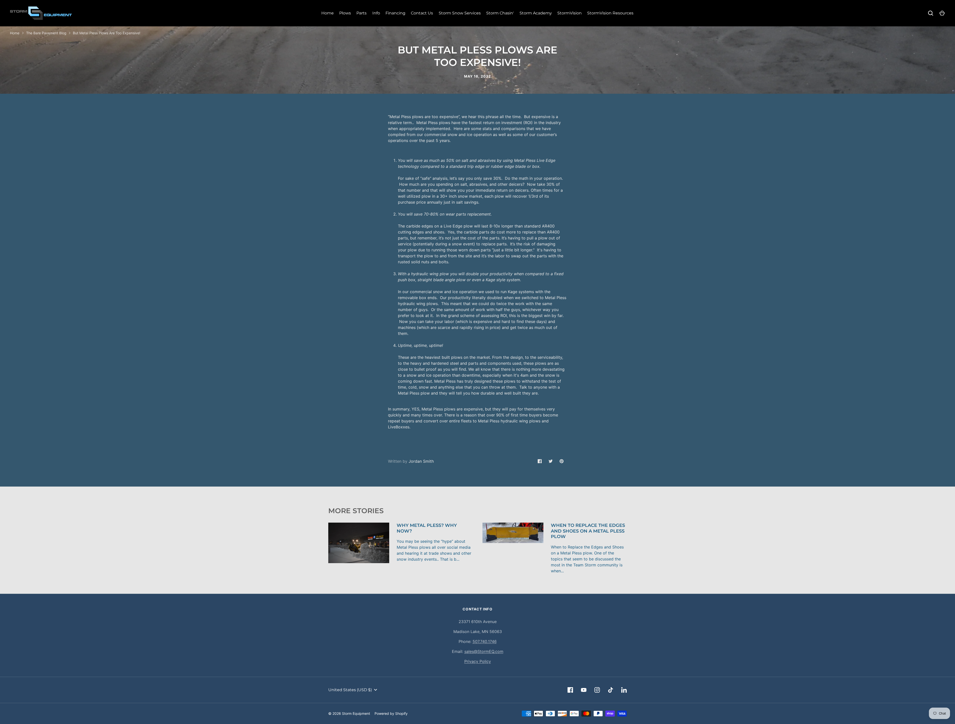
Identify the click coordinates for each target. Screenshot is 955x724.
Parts (361, 13)
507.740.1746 (485, 641)
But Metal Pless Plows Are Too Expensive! (106, 33)
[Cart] (942, 13)
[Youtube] (583, 689)
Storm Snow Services (460, 13)
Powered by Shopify (391, 713)
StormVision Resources (610, 13)
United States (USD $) (350, 689)
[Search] (930, 13)
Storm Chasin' (500, 13)
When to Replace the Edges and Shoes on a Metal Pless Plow (588, 531)
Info (376, 13)
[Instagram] (597, 689)
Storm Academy (536, 13)
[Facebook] (570, 689)
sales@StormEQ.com (483, 651)
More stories (356, 510)
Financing (395, 13)
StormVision (569, 13)
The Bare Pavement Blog (46, 33)
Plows (345, 13)
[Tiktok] (610, 689)
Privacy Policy (477, 661)
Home (327, 13)
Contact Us (422, 13)
